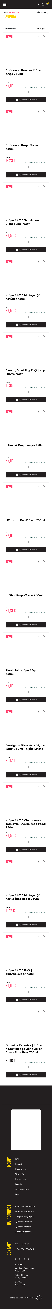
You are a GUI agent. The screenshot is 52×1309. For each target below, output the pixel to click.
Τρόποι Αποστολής (23, 1226)
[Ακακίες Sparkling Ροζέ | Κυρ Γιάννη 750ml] (26, 378)
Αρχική (5, 13)
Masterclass (20, 1179)
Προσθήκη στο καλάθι (28, 99)
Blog (17, 1194)
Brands (18, 1184)
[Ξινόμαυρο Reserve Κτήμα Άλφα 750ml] (26, 78)
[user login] (43, 4)
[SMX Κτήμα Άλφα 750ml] (26, 603)
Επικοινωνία (20, 1169)
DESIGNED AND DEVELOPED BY (22, 1298)
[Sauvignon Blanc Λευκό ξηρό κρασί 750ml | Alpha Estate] (26, 753)
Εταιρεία (19, 1164)
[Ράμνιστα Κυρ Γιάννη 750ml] (26, 528)
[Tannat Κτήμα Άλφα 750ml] (26, 453)
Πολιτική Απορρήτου (24, 1211)
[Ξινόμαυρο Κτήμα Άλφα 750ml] (26, 153)
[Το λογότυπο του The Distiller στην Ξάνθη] (21, 4)
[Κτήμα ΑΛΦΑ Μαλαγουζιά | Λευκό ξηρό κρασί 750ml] (26, 903)
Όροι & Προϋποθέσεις (25, 1206)
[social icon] (17, 1259)
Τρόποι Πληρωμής (23, 1221)
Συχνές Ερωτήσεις (23, 1231)
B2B (17, 1159)
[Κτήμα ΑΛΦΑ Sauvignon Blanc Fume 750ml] (26, 228)
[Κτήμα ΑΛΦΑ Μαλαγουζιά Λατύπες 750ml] (26, 303)
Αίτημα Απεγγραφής (24, 1216)
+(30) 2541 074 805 (24, 1249)
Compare (38, 36)
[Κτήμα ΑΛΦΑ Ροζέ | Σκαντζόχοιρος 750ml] (26, 978)
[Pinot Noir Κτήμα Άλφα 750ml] (26, 678)
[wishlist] (39, 4)
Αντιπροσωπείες (22, 1189)
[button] (43, 34)
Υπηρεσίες (19, 1174)
